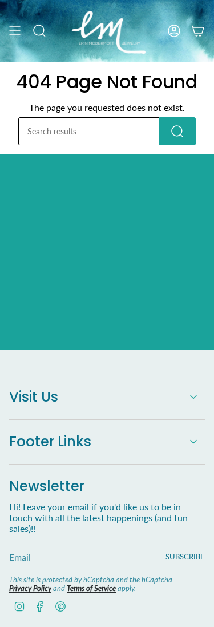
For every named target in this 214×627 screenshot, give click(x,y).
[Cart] (198, 31)
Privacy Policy (30, 588)
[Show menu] (14, 31)
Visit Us (33, 396)
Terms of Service (91, 588)
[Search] (177, 131)
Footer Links (50, 441)
